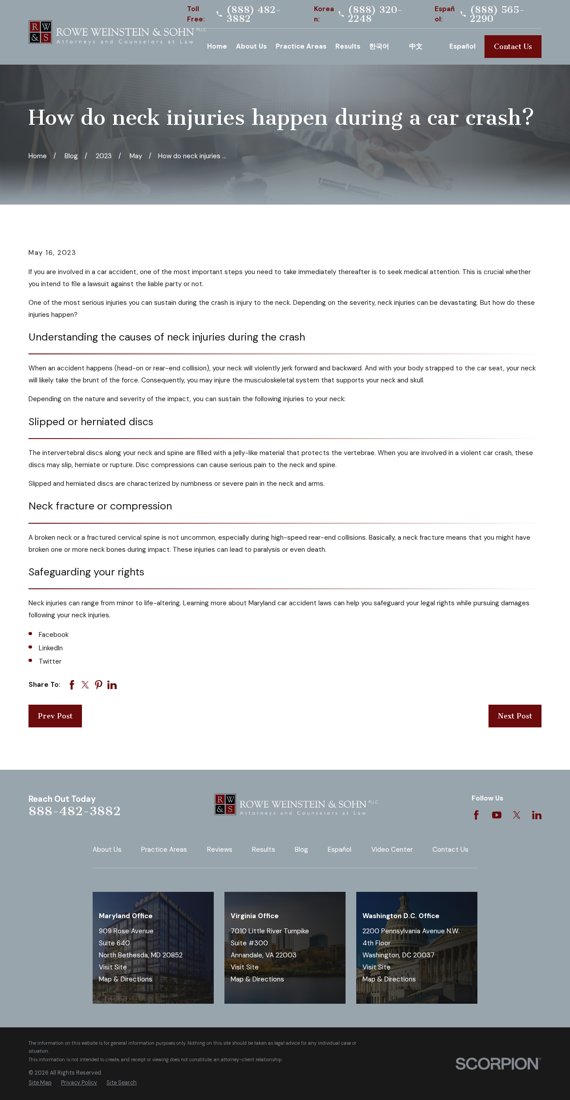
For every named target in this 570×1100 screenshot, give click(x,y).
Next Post (515, 716)
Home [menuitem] (217, 46)
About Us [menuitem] (251, 46)
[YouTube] (496, 815)
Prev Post (55, 716)
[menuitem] (40, 1083)
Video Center (392, 849)
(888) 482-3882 (253, 14)
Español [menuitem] (462, 46)
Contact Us (513, 46)
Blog (301, 849)
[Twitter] (516, 815)
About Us (107, 849)
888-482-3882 (74, 811)
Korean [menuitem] (384, 46)
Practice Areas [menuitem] (301, 46)
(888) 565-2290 (497, 14)
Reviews (219, 849)
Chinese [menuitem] (424, 46)
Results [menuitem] (347, 46)
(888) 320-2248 (375, 14)
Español (339, 849)
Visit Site (113, 967)
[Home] (117, 32)
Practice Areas (164, 849)
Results (263, 849)
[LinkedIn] (537, 815)
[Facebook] (476, 815)
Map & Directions (125, 979)
